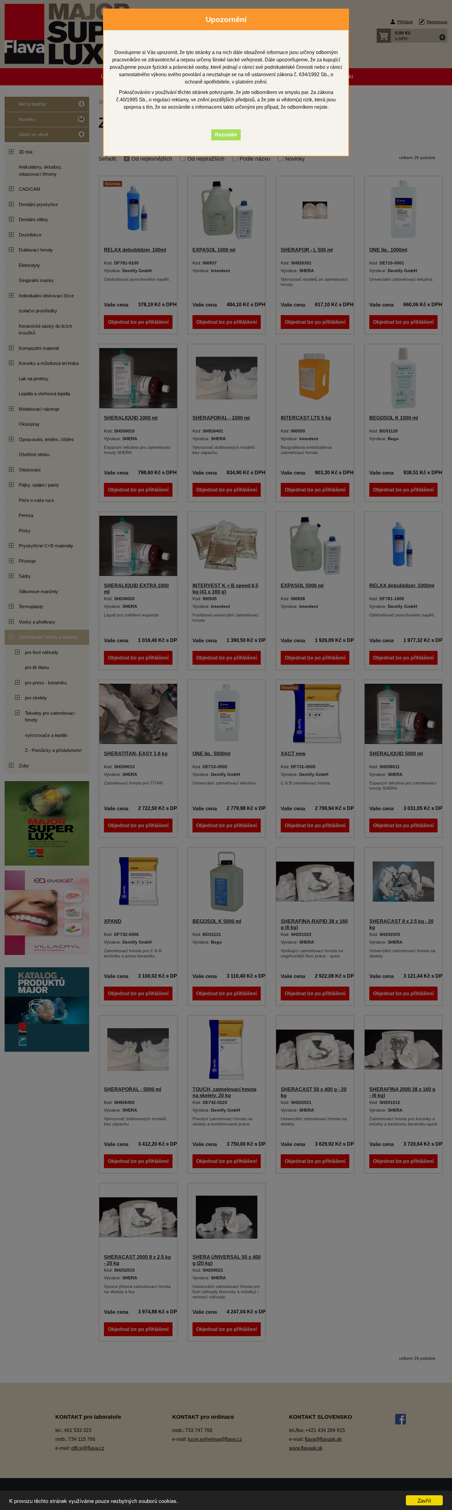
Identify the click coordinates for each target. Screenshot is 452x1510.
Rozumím (226, 134)
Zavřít (424, 1500)
